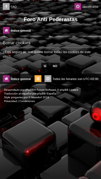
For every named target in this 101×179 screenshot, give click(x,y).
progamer (17, 97)
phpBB (29, 89)
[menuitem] (10, 7)
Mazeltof (36, 97)
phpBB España (46, 93)
